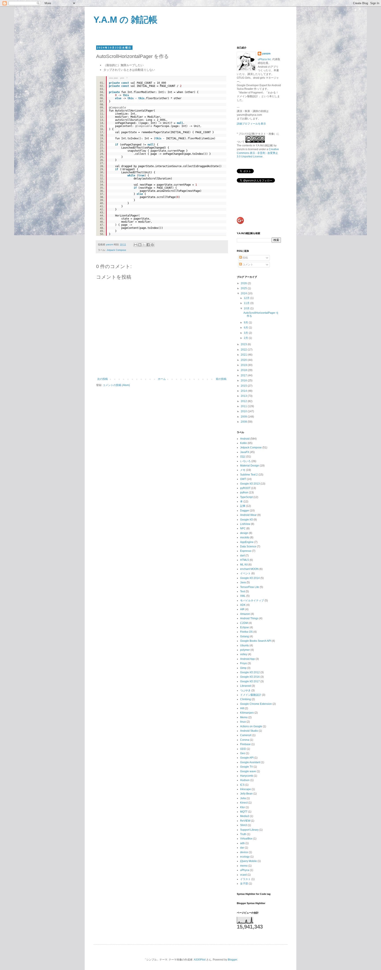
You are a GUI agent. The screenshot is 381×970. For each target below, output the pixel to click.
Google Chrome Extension (256, 703)
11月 (247, 303)
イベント (245, 573)
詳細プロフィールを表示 (251, 123)
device (244, 852)
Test (242, 591)
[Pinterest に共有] (152, 244)
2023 (244, 344)
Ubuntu (244, 645)
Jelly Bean (246, 793)
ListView (245, 524)
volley (243, 654)
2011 (244, 406)
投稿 (245, 257)
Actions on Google (251, 726)
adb (242, 843)
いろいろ (245, 461)
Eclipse (244, 627)
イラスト (245, 879)
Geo (242, 753)
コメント (247, 264)
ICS (242, 784)
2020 (244, 360)
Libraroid (245, 685)
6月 (246, 327)
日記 (242, 456)
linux (243, 721)
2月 (246, 338)
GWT (243, 479)
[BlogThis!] (140, 244)
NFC (243, 528)
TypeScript (246, 497)
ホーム (162, 379)
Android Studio (249, 730)
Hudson (245, 780)
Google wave (248, 771)
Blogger (232, 959)
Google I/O (246, 519)
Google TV (246, 766)
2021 (244, 354)
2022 (244, 349)
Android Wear (248, 515)
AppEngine (247, 542)
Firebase (245, 744)
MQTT (243, 811)
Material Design (249, 465)
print (122, 78)
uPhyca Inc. (265, 59)
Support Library (249, 829)
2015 (244, 385)
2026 (244, 283)
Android (245, 438)
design (244, 533)
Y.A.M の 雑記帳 (125, 19)
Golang (244, 636)
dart (242, 555)
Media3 (244, 816)
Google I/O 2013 (250, 483)
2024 (244, 293)
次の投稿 (102, 379)
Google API (247, 757)
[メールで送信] (135, 244)
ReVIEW (245, 820)
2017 (244, 375)
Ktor (242, 807)
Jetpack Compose (116, 250)
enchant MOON (249, 569)
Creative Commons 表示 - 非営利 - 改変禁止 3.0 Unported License (258, 153)
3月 (246, 332)
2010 (244, 411)
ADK (243, 604)
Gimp (243, 668)
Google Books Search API (255, 640)
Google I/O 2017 (250, 681)
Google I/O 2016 (250, 676)
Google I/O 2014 (250, 578)
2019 (244, 365)
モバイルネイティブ (252, 600)
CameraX (246, 735)
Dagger (244, 510)
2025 (244, 288)
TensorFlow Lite (249, 587)
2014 (244, 390)
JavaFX (244, 452)
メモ (242, 470)
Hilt (242, 708)
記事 (242, 505)
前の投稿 (221, 379)
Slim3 (243, 825)
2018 (244, 370)
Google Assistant (250, 762)
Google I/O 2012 (250, 672)
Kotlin (243, 443)
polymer (245, 649)
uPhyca (244, 870)
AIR (242, 609)
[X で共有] (144, 244)
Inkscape (245, 789)
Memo (244, 717)
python (244, 492)
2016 (244, 380)
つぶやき (245, 690)
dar (242, 847)
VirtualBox (246, 838)
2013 (244, 395)
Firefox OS (246, 631)
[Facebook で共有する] (148, 244)
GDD (243, 748)
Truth (243, 834)
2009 (244, 416)
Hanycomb (246, 775)
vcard (243, 874)
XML (243, 595)
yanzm (266, 53)
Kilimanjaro (247, 712)
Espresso (245, 550)
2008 (244, 421)
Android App (247, 658)
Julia (243, 798)
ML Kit (244, 564)
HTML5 (244, 559)
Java (243, 582)
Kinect (244, 802)
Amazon (245, 614)
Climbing (245, 699)
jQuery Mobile (248, 861)
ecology (245, 856)
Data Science (248, 546)
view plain (113, 78)
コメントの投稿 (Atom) (116, 385)
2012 (244, 401)
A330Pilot (199, 959)
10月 (247, 308)
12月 (247, 298)
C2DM (244, 623)
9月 (246, 322)
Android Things (249, 618)
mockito (244, 537)
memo (244, 865)
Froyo (243, 663)
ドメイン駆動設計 (250, 694)
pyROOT (245, 488)
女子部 (244, 883)
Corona (244, 739)
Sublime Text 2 (249, 474)
